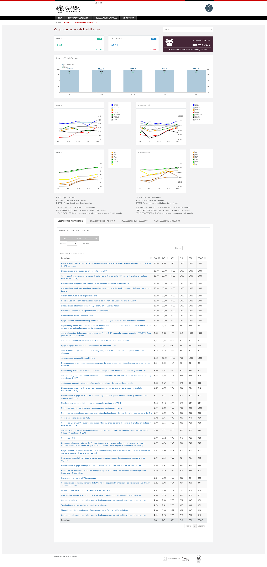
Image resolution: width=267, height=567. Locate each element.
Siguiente (202, 526)
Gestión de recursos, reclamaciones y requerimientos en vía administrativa (91, 408)
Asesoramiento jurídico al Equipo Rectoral (78, 358)
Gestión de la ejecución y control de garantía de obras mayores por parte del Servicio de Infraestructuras (103, 515)
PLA (181, 258)
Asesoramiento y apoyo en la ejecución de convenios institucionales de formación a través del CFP (101, 465)
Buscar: (178, 248)
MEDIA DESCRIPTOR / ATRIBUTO (70, 221)
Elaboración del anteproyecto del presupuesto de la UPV (84, 271)
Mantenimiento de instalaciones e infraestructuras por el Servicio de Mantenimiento (94, 510)
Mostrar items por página (75, 243)
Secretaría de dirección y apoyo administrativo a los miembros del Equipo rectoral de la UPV (98, 301)
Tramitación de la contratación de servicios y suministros (84, 505)
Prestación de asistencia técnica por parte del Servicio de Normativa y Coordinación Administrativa (101, 495)
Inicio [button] (60, 18)
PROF (200, 258)
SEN (172, 258)
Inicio (58, 22)
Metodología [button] (128, 18)
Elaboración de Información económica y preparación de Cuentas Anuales (91, 306)
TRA (190, 258)
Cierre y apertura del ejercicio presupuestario (79, 296)
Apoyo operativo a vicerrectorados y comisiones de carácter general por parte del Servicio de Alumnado (103, 321)
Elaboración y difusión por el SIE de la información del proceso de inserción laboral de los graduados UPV (104, 371)
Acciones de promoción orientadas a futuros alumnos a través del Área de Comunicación (97, 383)
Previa (188, 526)
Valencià (98, 3)
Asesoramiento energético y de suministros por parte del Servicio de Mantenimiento (95, 283)
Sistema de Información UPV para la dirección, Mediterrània (85, 311)
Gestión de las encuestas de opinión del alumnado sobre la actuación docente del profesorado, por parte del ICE (106, 413)
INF (163, 258)
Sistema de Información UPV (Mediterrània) (78, 478)
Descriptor (65, 258)
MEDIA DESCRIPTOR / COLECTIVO (135, 221)
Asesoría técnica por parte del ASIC (75, 418)
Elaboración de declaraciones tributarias (77, 316)
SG (155, 258)
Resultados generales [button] (78, 18)
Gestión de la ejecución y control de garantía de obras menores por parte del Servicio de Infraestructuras (103, 500)
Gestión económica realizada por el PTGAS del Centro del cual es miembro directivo (95, 341)
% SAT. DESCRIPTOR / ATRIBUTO (102, 221)
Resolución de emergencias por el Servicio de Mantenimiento (85, 490)
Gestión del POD (68, 438)
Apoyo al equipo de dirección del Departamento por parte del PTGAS (89, 346)
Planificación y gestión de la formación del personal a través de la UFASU (91, 403)
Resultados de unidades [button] (106, 18)
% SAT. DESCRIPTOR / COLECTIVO (167, 221)
